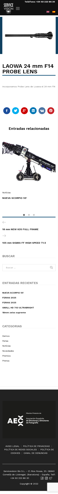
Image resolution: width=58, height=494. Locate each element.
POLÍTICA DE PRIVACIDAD (36, 446)
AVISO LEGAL (12, 446)
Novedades (8, 351)
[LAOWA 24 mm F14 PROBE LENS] (6, 110)
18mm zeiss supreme (14, 312)
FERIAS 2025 (9, 297)
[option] (29, 171)
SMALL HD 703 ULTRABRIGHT (18, 307)
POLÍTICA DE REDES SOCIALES (20, 449)
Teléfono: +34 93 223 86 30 (40, 1)
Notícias (6, 192)
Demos (6, 336)
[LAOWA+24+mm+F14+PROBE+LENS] (15, 110)
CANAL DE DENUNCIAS (35, 453)
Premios (6, 356)
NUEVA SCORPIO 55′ (14, 198)
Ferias (5, 341)
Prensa (5, 360)
